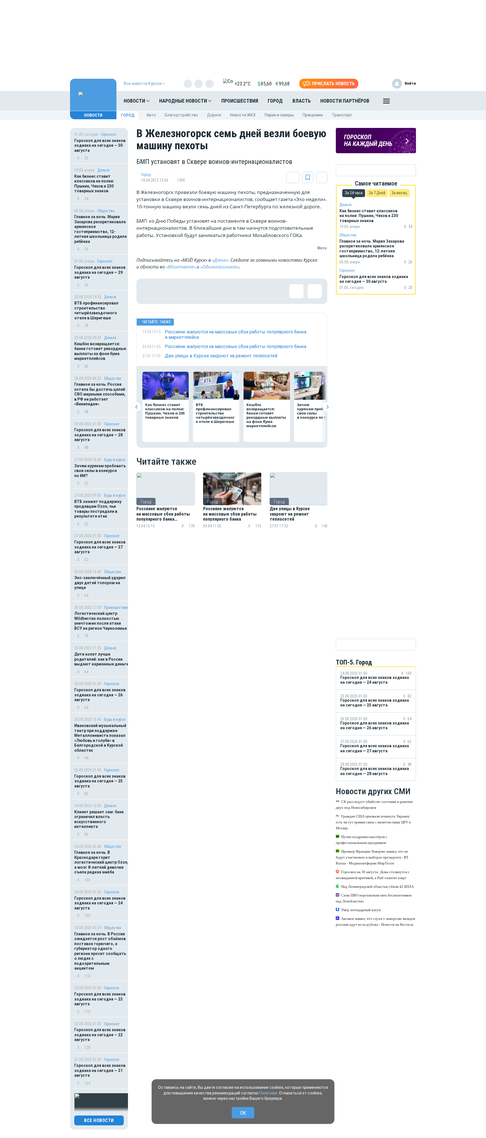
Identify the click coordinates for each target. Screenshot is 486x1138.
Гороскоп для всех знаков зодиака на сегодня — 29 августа (99, 272)
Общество (105, 211)
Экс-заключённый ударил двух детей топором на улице (99, 582)
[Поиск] (406, 101)
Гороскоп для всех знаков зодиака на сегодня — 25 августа (99, 781)
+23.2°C (243, 84)
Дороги (214, 115)
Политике (268, 1093)
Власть (301, 101)
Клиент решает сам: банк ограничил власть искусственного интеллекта (99, 819)
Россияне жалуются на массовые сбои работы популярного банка (229, 514)
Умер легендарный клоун (361, 910)
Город (275, 101)
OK (243, 1113)
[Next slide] (327, 407)
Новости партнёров (344, 101)
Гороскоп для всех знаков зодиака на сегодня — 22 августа (99, 1035)
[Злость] (240, 291)
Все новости (99, 1120)
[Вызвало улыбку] (167, 291)
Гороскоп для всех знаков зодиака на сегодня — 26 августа (99, 695)
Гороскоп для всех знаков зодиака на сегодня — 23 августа (99, 999)
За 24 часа (354, 193)
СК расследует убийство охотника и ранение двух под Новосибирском (374, 805)
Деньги (103, 170)
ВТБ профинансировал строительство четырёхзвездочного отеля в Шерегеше (96, 310)
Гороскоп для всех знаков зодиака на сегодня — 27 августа (99, 547)
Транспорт (342, 115)
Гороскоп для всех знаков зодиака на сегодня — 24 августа (99, 903)
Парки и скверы (279, 115)
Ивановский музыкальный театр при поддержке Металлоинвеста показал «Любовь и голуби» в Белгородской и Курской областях (100, 738)
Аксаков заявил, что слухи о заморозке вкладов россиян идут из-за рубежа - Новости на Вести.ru (375, 921)
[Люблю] (186, 291)
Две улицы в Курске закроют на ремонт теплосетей (290, 514)
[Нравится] (149, 291)
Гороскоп (108, 134)
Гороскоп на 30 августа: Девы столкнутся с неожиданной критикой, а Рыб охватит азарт (373, 875)
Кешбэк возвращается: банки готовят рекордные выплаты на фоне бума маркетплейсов (100, 351)
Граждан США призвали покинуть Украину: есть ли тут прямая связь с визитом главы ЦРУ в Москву (373, 822)
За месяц (399, 193)
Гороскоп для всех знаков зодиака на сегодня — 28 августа (99, 435)
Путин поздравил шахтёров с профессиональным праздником (361, 840)
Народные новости (183, 101)
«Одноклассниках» (219, 267)
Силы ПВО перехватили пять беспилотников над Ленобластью (373, 898)
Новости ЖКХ (243, 115)
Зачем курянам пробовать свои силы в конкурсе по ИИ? (100, 471)
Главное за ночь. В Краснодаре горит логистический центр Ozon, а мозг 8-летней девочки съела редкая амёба (101, 862)
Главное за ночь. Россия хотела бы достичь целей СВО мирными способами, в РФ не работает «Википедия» (99, 394)
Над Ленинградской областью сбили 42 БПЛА (377, 886)
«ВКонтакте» (180, 267)
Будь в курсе (114, 459)
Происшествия (239, 101)
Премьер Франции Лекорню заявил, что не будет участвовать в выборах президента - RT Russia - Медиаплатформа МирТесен (372, 857)
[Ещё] (386, 102)
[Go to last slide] (136, 407)
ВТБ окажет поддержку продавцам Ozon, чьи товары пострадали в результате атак (98, 509)
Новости (135, 101)
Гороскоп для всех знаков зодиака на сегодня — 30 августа (99, 145)
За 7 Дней (377, 193)
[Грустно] (222, 291)
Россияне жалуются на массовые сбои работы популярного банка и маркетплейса (163, 514)
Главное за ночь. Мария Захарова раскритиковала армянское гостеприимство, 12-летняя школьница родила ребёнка (100, 229)
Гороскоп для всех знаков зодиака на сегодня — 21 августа (99, 1070)
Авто (151, 115)
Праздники (313, 115)
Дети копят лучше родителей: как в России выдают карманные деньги (101, 659)
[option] (165, 507)
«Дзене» (220, 260)
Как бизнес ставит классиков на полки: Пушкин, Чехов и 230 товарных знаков (94, 183)
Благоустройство (181, 115)
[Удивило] (204, 291)
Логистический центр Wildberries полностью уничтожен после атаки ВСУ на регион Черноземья (100, 621)
